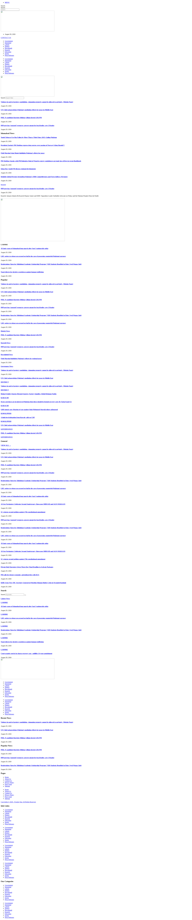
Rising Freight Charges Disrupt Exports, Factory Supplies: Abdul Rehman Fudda (28, 394)
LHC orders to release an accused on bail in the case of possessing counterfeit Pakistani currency (33, 256)
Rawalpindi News (7, 354)
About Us (8, 779)
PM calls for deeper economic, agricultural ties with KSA (20, 575)
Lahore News (5, 598)
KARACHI (5, 398)
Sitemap (7, 786)
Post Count (8, 784)
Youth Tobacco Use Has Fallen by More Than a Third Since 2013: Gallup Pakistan (29, 137)
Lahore (7, 44)
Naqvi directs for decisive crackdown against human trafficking (22, 272)
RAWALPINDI (6, 413)
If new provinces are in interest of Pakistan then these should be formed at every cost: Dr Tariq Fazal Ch (36, 402)
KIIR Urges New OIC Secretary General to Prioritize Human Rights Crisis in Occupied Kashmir (33, 583)
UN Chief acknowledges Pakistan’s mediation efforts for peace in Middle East (27, 110)
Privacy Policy (9, 782)
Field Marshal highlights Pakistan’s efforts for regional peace (21, 358)
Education (8, 52)
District (7, 46)
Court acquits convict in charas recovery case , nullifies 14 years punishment (26, 653)
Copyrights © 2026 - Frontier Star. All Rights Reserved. (18, 802)
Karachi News (5, 343)
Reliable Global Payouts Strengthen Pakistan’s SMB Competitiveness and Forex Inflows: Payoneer (34, 177)
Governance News (7, 366)
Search (3, 6)
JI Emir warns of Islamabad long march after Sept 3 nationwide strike (24, 248)
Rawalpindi (8, 48)
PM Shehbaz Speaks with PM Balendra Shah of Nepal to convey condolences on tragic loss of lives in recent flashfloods (41, 161)
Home (7, 777)
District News (5, 331)
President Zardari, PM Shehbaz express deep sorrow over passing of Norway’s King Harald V (33, 145)
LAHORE (4, 602)
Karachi (7, 50)
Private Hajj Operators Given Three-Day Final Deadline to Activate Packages (27, 567)
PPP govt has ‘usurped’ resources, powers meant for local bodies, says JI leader (27, 125)
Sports (7, 53)
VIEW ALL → (6, 445)
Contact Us (8, 781)
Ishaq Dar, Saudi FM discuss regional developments (18, 169)
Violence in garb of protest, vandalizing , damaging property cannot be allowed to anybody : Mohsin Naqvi (37, 102)
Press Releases (9, 55)
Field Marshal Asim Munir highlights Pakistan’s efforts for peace (22, 153)
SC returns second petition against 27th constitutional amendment (23, 512)
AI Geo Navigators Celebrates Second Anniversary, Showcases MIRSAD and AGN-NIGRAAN (33, 504)
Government (9, 41)
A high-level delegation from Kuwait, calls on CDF (18, 417)
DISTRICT (5, 382)
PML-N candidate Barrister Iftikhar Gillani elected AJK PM (21, 117)
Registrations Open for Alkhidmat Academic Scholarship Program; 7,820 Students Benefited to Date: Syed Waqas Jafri (41, 264)
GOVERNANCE (7, 429)
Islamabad (8, 43)
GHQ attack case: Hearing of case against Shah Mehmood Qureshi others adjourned (29, 409)
